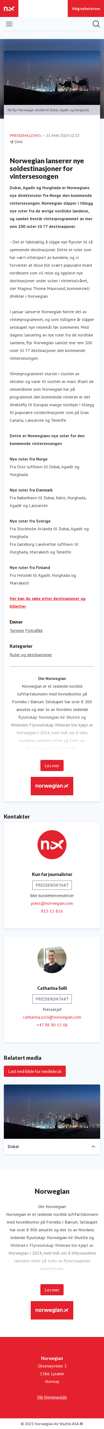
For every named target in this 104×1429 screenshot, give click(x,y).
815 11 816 (52, 911)
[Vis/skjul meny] (9, 24)
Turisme (17, 630)
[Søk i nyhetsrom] (96, 24)
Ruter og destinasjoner (31, 654)
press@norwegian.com (52, 903)
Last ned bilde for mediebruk (35, 1071)
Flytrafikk (34, 630)
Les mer (52, 765)
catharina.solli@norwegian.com (52, 1017)
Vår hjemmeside (52, 1397)
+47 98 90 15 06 (52, 1025)
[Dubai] (52, 1112)
